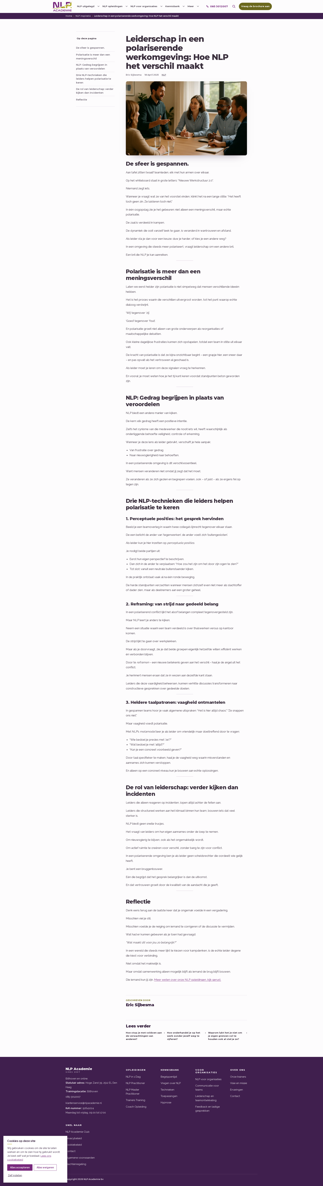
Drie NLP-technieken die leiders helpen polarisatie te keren (93, 79)
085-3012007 (73, 1096)
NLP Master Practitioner (132, 1091)
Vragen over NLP (171, 1083)
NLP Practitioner (135, 1083)
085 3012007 (219, 6)
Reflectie (81, 99)
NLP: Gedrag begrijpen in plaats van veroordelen (91, 66)
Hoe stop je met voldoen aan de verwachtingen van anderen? (145, 1035)
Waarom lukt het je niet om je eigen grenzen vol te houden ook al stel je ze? (227, 1035)
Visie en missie (238, 1083)
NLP (164, 75)
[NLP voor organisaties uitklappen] (161, 6)
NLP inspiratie (83, 16)
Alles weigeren (45, 1167)
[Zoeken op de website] (234, 6)
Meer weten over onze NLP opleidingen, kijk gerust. (187, 979)
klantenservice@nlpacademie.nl (84, 1103)
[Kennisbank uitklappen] (183, 6)
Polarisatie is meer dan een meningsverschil (93, 56)
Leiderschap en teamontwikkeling (206, 1098)
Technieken (167, 1089)
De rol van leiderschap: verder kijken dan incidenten (94, 91)
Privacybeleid (74, 1138)
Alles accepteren (20, 1167)
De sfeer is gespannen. (90, 47)
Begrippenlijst (169, 1076)
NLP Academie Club (77, 1131)
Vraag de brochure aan (255, 6)
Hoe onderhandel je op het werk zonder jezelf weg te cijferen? (186, 1035)
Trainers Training (135, 1100)
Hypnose (166, 1102)
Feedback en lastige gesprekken (207, 1108)
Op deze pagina (86, 38)
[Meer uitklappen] (198, 6)
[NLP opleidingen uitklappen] (126, 6)
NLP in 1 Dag (133, 1076)
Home (69, 16)
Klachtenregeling (76, 1164)
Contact (235, 1096)
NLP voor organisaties (208, 1079)
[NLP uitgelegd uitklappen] (98, 6)
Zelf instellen (15, 1175)
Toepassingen (169, 1096)
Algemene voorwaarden (80, 1157)
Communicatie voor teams (207, 1087)
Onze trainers (238, 1076)
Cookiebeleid (74, 1144)
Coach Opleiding (136, 1106)
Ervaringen (236, 1089)
